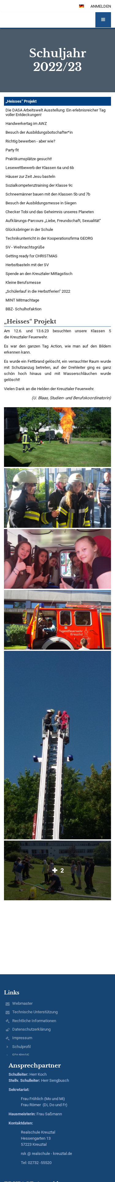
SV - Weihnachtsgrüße (25, 247)
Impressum (22, 1038)
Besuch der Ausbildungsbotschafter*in (39, 132)
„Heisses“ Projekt (21, 101)
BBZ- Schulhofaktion (23, 309)
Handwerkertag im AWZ (26, 123)
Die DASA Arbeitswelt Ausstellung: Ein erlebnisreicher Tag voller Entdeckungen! (55, 112)
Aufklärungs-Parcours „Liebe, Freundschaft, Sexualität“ (53, 220)
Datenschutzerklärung (31, 1029)
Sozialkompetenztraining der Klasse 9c (39, 185)
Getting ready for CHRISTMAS (31, 256)
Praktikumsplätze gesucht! (29, 159)
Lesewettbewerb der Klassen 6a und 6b (40, 167)
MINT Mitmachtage (22, 300)
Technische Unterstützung (35, 1012)
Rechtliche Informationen (34, 1020)
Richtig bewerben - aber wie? (30, 141)
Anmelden (100, 6)
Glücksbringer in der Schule (29, 229)
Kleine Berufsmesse (23, 282)
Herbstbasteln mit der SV (27, 265)
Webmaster (22, 1003)
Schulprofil (21, 1046)
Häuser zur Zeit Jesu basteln (30, 176)
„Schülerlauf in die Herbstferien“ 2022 (38, 291)
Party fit (12, 150)
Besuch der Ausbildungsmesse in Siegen (41, 203)
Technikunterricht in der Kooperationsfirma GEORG (49, 238)
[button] (103, 19)
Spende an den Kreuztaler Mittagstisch (39, 273)
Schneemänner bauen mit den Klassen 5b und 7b (48, 194)
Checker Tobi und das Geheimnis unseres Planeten (50, 212)
